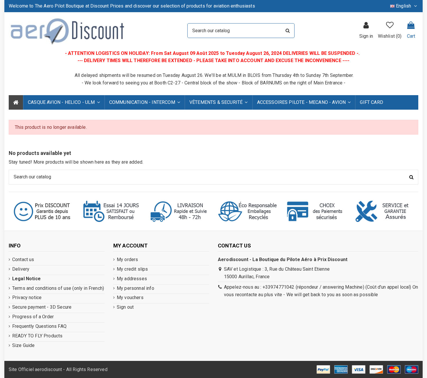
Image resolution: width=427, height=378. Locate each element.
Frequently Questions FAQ (39, 326)
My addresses (132, 278)
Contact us (23, 259)
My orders (127, 259)
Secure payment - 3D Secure (41, 307)
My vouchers (130, 297)
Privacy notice (27, 297)
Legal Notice (26, 278)
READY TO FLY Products (37, 336)
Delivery (20, 269)
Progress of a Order (33, 316)
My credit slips (132, 269)
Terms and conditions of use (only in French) (58, 288)
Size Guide (23, 345)
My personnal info (135, 288)
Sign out (125, 307)
